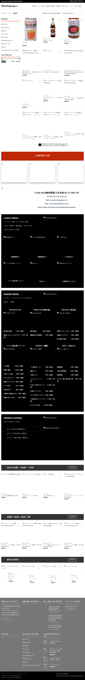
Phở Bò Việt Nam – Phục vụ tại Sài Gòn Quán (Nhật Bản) (74, 72)
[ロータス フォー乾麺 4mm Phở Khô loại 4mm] (32, 532)
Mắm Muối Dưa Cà (6, 40)
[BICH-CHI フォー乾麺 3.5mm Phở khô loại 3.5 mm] (32, 59)
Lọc (4, 61)
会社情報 (34, 6)
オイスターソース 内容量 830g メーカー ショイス (74, 134)
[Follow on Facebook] (2, 619)
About (3, 673)
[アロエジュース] (32, 91)
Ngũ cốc (3, 47)
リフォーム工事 (73, 6)
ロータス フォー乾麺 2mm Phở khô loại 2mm (74, 545)
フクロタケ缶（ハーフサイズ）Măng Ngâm (74, 496)
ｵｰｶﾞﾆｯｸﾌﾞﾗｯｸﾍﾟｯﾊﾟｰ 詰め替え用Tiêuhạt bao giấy (74, 98)
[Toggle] (5, 429)
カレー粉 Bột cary (48, 495)
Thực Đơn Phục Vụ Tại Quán (10, 50)
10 (63, 144)
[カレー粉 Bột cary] (53, 483)
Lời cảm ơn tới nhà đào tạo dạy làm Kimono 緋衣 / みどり (55, 608)
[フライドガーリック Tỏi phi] (32, 483)
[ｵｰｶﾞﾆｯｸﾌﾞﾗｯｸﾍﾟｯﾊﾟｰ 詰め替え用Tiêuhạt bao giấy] (74, 87)
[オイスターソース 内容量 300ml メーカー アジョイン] (32, 122)
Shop (79, 6)
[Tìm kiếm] (83, 6)
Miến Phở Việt (5, 43)
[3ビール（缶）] (74, 28)
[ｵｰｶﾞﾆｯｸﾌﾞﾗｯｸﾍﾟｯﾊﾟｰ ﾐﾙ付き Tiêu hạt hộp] (53, 87)
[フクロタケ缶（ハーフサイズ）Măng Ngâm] (74, 483)
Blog (15, 673)
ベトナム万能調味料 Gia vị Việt (9, 495)
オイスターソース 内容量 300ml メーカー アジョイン (32, 137)
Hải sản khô (4, 37)
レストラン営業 (41, 6)
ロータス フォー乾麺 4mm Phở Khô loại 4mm (32, 545)
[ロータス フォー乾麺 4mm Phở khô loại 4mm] (11, 532)
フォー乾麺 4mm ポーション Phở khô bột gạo (53, 545)
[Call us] (8, 619)
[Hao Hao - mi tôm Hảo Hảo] (53, 59)
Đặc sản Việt (5, 27)
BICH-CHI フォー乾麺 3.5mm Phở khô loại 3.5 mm (32, 72)
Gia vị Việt (4, 34)
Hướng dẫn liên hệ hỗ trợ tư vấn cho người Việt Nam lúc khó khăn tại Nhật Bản (55, 618)
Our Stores (9, 673)
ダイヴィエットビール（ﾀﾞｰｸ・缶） (11, 577)
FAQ (26, 673)
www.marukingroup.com (59, 204)
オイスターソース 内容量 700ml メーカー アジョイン (53, 137)
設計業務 (58, 6)
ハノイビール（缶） (74, 578)
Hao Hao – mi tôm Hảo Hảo (50, 72)
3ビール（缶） (68, 41)
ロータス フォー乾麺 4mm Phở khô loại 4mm (11, 545)
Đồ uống (3, 30)
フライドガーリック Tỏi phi (29, 495)
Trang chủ (6, 13)
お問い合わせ (65, 6)
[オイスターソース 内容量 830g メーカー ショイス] (74, 121)
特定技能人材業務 (50, 6)
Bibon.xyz (18, 677)
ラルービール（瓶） (53, 579)
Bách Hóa (4, 24)
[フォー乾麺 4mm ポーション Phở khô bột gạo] (53, 532)
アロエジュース (26, 105)
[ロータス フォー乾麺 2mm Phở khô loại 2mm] (74, 532)
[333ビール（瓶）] (53, 27)
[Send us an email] (5, 619)
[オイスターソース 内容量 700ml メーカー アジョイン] (53, 122)
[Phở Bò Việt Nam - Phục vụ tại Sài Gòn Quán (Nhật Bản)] (74, 59)
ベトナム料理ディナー (70, 609)
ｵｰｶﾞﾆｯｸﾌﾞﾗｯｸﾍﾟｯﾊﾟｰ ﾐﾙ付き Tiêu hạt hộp (53, 98)
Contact (20, 673)
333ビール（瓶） (48, 40)
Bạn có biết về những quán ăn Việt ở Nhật (55, 626)
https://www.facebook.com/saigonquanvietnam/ (57, 207)
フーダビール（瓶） (32, 579)
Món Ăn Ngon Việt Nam (71, 606)
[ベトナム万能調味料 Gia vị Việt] (11, 483)
